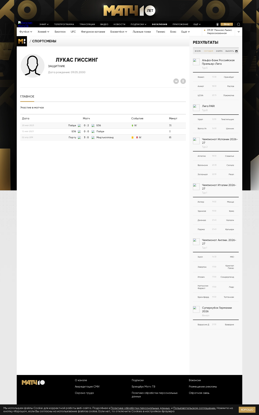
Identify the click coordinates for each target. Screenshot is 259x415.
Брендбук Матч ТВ (143, 386)
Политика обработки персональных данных (155, 394)
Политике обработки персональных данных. (140, 408)
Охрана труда (84, 393)
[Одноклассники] (183, 81)
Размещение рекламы (203, 386)
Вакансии (195, 380)
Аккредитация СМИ (87, 386)
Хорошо (247, 409)
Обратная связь (199, 393)
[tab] (27, 96)
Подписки (138, 380)
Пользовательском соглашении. (194, 408)
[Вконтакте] (176, 81)
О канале (81, 380)
